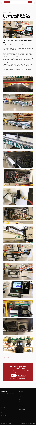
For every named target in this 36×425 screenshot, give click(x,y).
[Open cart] (34, 2)
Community (2, 417)
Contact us (13, 375)
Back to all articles (7, 357)
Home (4, 10)
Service (20, 401)
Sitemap (34, 423)
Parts (20, 399)
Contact (30, 2)
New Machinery (21, 393)
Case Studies (3, 410)
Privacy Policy (27, 423)
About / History (3, 405)
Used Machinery (21, 394)
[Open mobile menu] (2, 2)
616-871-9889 (22, 375)
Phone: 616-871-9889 (22, 408)
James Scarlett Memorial (4, 409)
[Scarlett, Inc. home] (7, 2)
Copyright (31, 423)
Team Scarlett (3, 407)
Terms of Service (22, 423)
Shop (20, 396)
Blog (6, 10)
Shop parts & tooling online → (21, 378)
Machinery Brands (4, 415)
